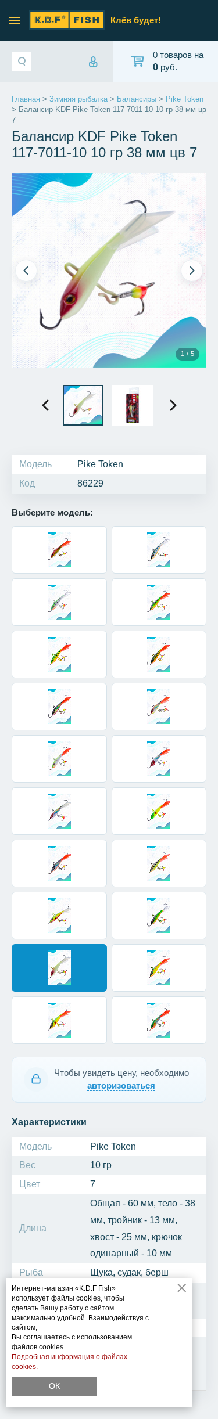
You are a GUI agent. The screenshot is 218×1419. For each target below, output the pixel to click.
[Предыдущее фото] (26, 271)
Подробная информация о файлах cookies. (69, 1362)
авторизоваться (121, 1085)
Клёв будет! (135, 20)
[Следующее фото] (192, 271)
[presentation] (45, 405)
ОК (54, 1386)
